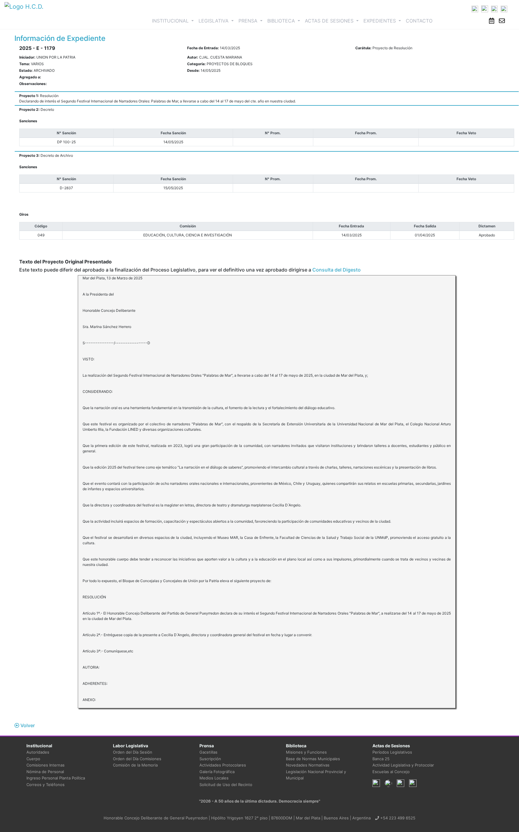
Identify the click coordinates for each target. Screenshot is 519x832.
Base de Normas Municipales (313, 758)
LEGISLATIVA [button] (214, 21)
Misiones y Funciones (306, 752)
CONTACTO (419, 21)
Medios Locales (214, 778)
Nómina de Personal (45, 771)
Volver (27, 725)
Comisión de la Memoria (135, 765)
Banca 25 (381, 758)
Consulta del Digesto (336, 270)
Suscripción (210, 758)
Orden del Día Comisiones (137, 758)
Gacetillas (208, 752)
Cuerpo (33, 758)
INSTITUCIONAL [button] (174, 20)
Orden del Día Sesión (132, 752)
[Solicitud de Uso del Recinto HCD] (491, 21)
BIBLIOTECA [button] (281, 21)
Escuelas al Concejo (391, 771)
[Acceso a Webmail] (502, 21)
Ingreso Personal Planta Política (55, 778)
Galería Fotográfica (217, 771)
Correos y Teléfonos (45, 784)
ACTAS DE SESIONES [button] (330, 21)
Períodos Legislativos (392, 752)
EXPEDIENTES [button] (380, 21)
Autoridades (37, 752)
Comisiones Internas (45, 765)
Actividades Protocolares (222, 765)
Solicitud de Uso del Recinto (225, 784)
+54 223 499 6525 (397, 817)
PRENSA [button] (248, 21)
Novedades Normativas (307, 765)
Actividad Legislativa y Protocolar (403, 765)
